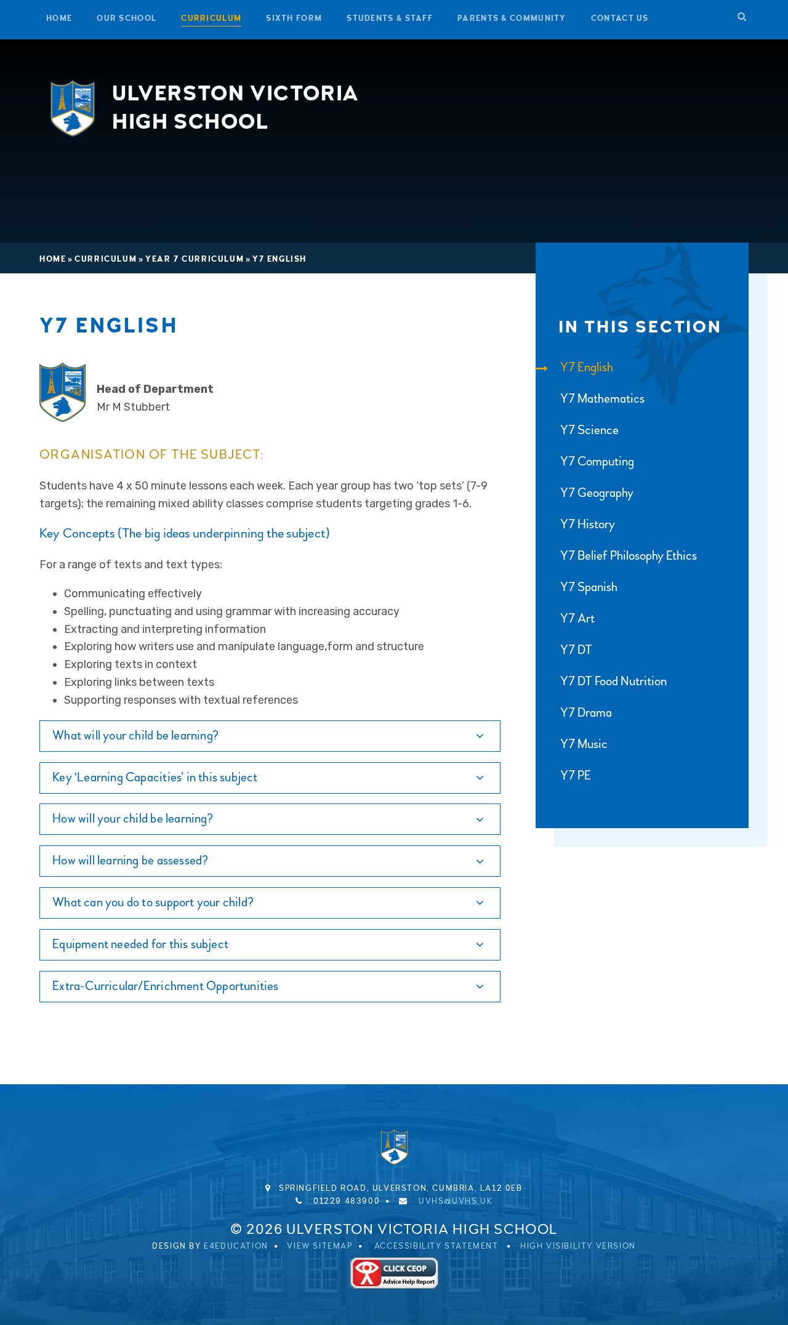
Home (52, 259)
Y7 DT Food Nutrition (613, 681)
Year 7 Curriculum (194, 259)
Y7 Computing (597, 461)
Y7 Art (577, 618)
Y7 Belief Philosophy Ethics (628, 555)
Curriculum (105, 259)
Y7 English (279, 259)
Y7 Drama (586, 712)
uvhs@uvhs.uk (455, 1201)
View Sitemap (319, 1246)
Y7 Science (589, 430)
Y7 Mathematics (602, 398)
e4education (236, 1246)
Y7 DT (576, 650)
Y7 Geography (596, 493)
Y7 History (587, 524)
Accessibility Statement (436, 1246)
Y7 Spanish (588, 587)
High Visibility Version (578, 1246)
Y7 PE (575, 775)
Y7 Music (584, 744)
